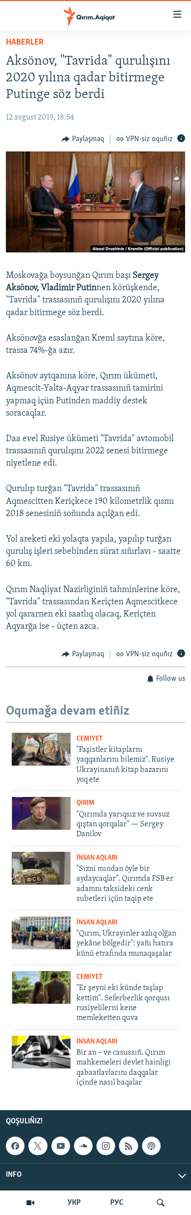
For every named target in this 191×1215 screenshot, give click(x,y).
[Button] (83, 139)
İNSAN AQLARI (97, 858)
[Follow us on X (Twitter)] (37, 1146)
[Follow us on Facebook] (15, 1146)
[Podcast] (151, 1146)
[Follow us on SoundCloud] (83, 1146)
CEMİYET (89, 739)
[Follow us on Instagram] (105, 1146)
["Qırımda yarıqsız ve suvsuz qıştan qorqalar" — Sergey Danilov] (41, 813)
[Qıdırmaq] (160, 1202)
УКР (74, 1203)
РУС (116, 1203)
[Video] (30, 1202)
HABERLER (25, 42)
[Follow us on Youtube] (60, 1146)
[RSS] (128, 1146)
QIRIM (85, 803)
